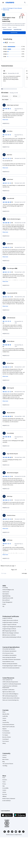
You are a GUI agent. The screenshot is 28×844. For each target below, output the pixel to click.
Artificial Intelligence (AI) (8, 589)
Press (3, 777)
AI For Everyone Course (7, 653)
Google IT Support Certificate (9, 624)
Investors (4, 780)
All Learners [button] (5, 96)
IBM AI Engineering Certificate (9, 631)
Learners (4, 755)
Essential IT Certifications (8, 689)
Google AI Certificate (7, 618)
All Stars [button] (15, 96)
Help (3, 786)
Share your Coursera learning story (10, 700)
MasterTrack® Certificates (8, 726)
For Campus (5, 735)
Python (4, 604)
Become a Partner (6, 737)
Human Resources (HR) (7, 598)
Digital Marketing (6, 596)
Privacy (4, 784)
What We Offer (5, 714)
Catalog (4, 720)
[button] (8, 566)
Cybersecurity (5, 592)
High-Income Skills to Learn (8, 692)
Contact (4, 790)
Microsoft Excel (5, 600)
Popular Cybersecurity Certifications (10, 698)
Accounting (5, 587)
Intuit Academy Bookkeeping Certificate (11, 637)
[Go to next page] (25, 569)
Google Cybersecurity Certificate (10, 620)
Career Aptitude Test (7, 680)
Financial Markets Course (8, 661)
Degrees (4, 729)
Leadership (5, 716)
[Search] (25, 2)
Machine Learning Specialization (9, 663)
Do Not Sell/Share (6, 800)
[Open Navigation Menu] (3, 2)
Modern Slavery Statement (8, 798)
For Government (6, 733)
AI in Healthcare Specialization (9, 655)
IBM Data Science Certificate (9, 635)
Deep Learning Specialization (9, 657)
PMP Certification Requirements (9, 696)
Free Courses (5, 741)
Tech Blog (4, 766)
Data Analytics (5, 594)
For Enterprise (5, 731)
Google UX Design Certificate (9, 629)
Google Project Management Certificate (11, 626)
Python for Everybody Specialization (10, 668)
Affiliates (4, 796)
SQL (3, 606)
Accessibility (5, 788)
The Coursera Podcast (7, 763)
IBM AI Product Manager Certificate (10, 633)
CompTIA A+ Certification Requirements (11, 684)
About (3, 712)
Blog (3, 761)
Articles (4, 792)
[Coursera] (10, 2)
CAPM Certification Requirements (10, 682)
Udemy (4, 743)
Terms (4, 782)
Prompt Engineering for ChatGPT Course (11, 666)
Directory (4, 794)
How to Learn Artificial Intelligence (10, 694)
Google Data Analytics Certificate (10, 622)
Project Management (7, 602)
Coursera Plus (5, 722)
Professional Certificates (8, 724)
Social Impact (5, 739)
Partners (4, 757)
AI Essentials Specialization (8, 649)
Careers (4, 718)
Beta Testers (5, 759)
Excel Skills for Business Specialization (11, 659)
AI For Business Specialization (9, 651)
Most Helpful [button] (5, 99)
